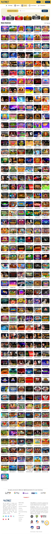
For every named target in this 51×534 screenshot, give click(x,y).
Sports (18, 5)
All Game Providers (12, 11)
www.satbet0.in (33, 502)
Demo (38, 1)
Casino (25, 5)
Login (43, 1)
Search (45, 11)
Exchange (10, 5)
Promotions (42, 5)
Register (47, 1)
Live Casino (33, 5)
